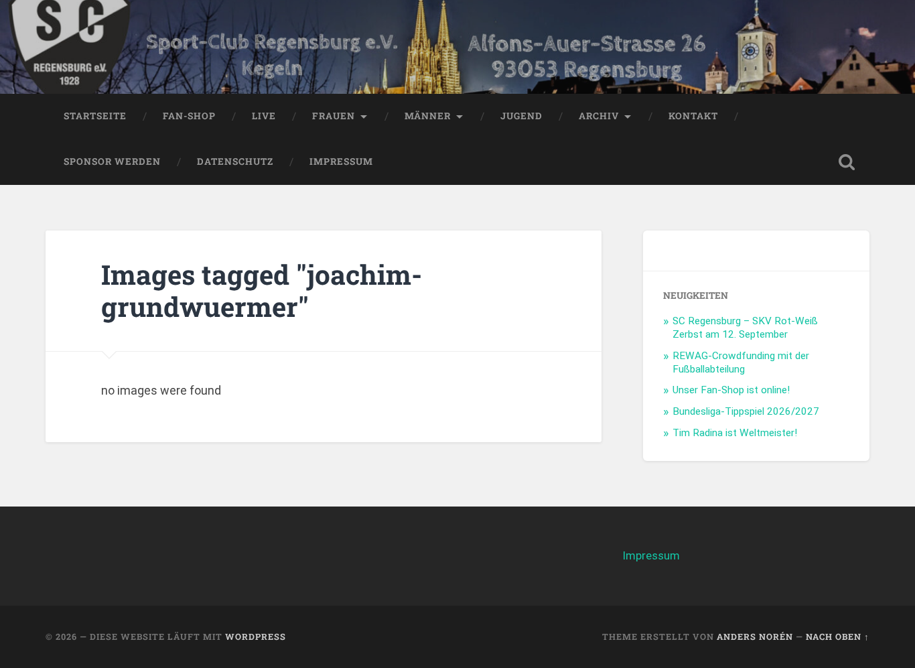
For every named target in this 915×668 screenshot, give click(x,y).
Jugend (521, 116)
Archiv (599, 116)
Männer (428, 116)
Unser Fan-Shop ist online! (731, 390)
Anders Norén (755, 636)
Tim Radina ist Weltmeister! (735, 433)
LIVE (264, 116)
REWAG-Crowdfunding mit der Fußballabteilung (741, 362)
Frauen (333, 116)
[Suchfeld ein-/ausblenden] (846, 162)
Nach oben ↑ (837, 636)
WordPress (255, 636)
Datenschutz (235, 161)
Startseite (95, 116)
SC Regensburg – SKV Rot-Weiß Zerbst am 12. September (745, 327)
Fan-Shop (189, 116)
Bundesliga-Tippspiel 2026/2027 (746, 411)
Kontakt (693, 116)
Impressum (341, 161)
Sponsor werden (112, 161)
